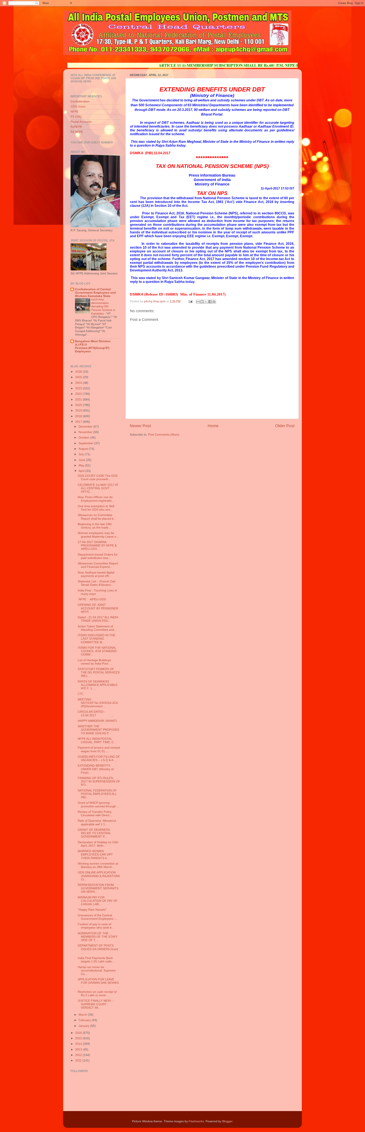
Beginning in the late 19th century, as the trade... (95, 526)
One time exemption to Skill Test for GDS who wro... (96, 508)
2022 (79, 393)
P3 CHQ (76, 116)
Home (213, 426)
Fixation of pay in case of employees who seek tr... (96, 926)
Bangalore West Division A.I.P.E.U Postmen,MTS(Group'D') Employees (92, 346)
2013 (79, 1049)
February (85, 1020)
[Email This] (198, 302)
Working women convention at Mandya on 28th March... (98, 865)
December (86, 426)
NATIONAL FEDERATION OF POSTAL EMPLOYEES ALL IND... (97, 794)
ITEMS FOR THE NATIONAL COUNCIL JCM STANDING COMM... (97, 651)
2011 (78, 1060)
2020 (79, 405)
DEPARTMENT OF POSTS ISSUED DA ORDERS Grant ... (98, 949)
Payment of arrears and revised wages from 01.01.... (99, 749)
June (82, 460)
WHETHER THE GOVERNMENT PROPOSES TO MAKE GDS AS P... (98, 730)
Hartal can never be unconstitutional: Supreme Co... (97, 970)
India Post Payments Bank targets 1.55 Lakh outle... (96, 959)
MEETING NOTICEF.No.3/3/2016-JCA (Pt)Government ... (97, 703)
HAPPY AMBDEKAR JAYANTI (97, 720)
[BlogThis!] (202, 302)
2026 (79, 371)
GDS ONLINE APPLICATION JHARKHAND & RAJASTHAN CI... (99, 876)
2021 (79, 399)
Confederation (80, 101)
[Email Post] (190, 301)
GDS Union (78, 106)
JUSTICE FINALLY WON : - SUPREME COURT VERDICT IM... (96, 1004)
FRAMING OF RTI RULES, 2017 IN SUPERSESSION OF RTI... (99, 781)
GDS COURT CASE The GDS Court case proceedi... (97, 477)
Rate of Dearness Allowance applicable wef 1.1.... (97, 822)
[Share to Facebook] (210, 302)
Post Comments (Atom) (163, 434)
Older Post (284, 426)
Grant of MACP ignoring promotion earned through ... (98, 804)
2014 (79, 1043)
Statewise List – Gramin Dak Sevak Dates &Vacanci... (97, 583)
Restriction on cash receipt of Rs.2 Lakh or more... (97, 993)
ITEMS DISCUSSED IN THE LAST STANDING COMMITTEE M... (96, 639)
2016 (79, 1032)
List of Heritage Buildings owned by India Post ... (95, 662)
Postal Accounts (81, 121)
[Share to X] (206, 302)
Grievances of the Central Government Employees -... (98, 917)
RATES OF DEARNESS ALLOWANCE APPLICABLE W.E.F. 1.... (97, 685)
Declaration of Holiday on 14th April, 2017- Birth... (98, 844)
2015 (79, 1038)
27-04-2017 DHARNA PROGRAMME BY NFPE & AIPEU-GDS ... (97, 545)
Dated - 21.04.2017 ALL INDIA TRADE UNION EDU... (98, 619)
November (86, 432)
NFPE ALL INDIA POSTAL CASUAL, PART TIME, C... (97, 740)
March (83, 1014)
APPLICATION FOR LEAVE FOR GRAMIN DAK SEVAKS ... (98, 983)
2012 (79, 1055)
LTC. (81, 693)
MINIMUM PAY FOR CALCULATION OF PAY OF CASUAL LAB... (98, 901)
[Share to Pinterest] (214, 302)
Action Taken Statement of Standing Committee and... (97, 628)
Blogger (227, 1121)
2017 (79, 421)
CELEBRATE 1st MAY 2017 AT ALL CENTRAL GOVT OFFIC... (98, 488)
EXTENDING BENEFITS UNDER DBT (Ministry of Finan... (96, 769)
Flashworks (196, 1121)
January (84, 1025)
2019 (79, 410)
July (82, 454)
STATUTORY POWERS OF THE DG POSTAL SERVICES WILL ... (99, 672)
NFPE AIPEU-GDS (92, 599)
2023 (79, 388)
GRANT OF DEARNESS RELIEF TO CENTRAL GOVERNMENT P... (94, 833)
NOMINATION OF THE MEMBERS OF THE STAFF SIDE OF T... (98, 937)
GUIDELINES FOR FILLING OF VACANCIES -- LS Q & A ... (99, 758)
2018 (79, 416)
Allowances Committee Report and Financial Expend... (98, 565)
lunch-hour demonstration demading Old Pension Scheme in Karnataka (103, 306)
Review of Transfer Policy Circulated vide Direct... (95, 813)
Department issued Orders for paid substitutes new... (98, 556)
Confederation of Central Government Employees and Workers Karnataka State (95, 293)
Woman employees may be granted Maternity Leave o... (98, 534)
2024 (79, 382)
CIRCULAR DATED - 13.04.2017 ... (96, 713)
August (84, 448)
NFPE (74, 111)
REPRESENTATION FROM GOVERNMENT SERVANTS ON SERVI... (98, 888)
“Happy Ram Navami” (94, 909)
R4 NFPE (77, 131)
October (84, 437)
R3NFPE (76, 126)
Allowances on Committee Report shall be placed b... (97, 517)
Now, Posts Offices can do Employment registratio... (96, 499)
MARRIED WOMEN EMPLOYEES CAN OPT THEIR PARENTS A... (95, 855)
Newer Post (140, 426)
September (86, 443)
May (82, 465)
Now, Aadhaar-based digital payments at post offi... (96, 574)
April (82, 471)
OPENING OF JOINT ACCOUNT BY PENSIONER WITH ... (98, 608)
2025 (79, 377)
